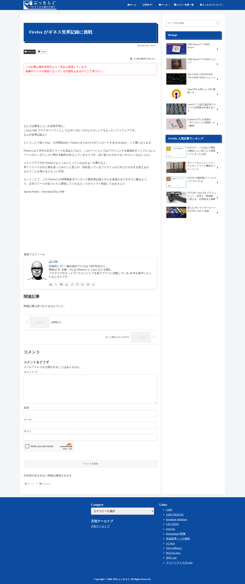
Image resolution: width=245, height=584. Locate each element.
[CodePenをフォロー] (82, 284)
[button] (218, 23)
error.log (170, 529)
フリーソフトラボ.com (179, 562)
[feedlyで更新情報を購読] (88, 284)
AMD (169, 509)
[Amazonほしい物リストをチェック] (72, 284)
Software (31, 51)
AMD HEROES (175, 514)
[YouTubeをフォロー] (66, 284)
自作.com (171, 557)
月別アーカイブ (100, 526)
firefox (43, 51)
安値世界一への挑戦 (178, 538)
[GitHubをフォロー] (77, 284)
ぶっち (53, 261)
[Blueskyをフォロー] (61, 284)
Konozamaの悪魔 (176, 533)
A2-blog (170, 543)
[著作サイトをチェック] (50, 284)
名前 (26, 407)
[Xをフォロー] (56, 284)
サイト (28, 431)
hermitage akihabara (176, 519)
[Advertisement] (90, 100)
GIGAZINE (172, 524)
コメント (31, 371)
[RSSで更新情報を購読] (93, 284)
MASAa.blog (173, 553)
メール (28, 419)
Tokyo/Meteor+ (174, 548)
